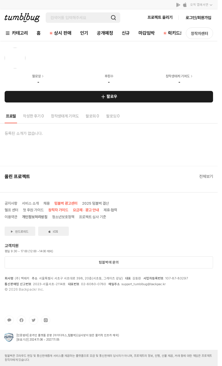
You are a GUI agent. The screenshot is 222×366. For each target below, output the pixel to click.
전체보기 (206, 176)
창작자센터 (199, 33)
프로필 (11, 116)
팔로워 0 (92, 116)
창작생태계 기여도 (65, 116)
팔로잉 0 (113, 116)
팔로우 (112, 96)
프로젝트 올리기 (160, 17)
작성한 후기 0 (33, 116)
